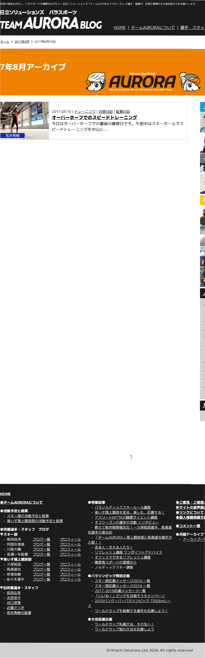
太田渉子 (14, 597)
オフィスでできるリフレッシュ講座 (123, 557)
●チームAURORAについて (21, 502)
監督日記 (123, 111)
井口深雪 (14, 602)
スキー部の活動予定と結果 (28, 515)
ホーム (4, 41)
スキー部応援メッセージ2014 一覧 (122, 585)
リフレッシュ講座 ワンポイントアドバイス (128, 552)
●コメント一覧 (188, 525)
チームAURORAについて (153, 27)
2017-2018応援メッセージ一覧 (120, 590)
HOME (120, 27)
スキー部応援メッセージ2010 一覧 (122, 580)
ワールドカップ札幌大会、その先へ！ (124, 624)
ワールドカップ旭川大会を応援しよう (124, 629)
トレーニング (85, 111)
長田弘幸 (14, 592)
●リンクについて (190, 512)
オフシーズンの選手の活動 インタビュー (127, 522)
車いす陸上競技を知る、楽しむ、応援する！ (130, 512)
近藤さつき (15, 607)
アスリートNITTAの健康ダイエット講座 (126, 517)
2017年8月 (21, 41)
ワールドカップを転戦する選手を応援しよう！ (131, 610)
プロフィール (70, 539)
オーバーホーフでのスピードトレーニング (94, 117)
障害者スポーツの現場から (116, 562)
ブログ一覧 (41, 539)
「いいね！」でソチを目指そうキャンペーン (130, 595)
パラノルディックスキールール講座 (123, 507)
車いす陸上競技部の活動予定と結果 (35, 520)
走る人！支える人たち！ (114, 547)
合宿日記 (106, 111)
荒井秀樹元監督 (19, 612)
